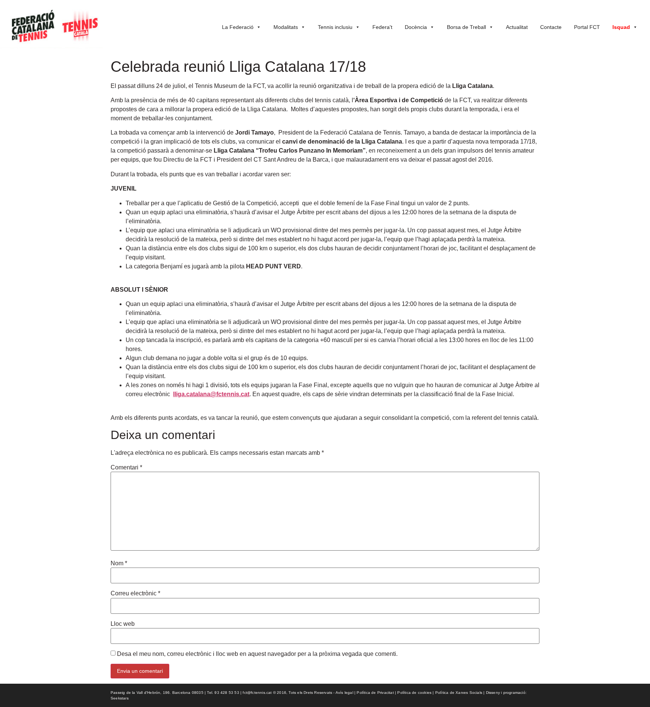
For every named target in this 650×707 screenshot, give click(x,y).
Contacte (551, 27)
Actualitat (517, 27)
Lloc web (123, 624)
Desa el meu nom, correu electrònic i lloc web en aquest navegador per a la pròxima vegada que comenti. (257, 654)
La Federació (238, 27)
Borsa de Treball (466, 27)
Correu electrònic (135, 593)
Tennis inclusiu (335, 27)
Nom (119, 563)
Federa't (382, 27)
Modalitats (285, 27)
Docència (416, 27)
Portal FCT (587, 27)
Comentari (126, 468)
